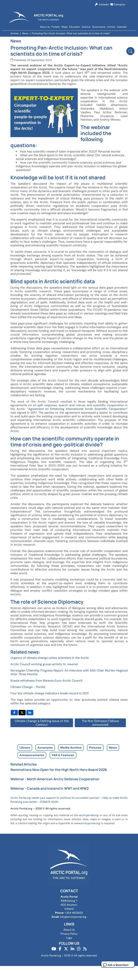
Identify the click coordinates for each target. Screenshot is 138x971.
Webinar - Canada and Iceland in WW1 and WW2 (49, 788)
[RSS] (85, 949)
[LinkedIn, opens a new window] (29, 712)
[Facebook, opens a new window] (14, 712)
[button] (130, 51)
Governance (98, 26)
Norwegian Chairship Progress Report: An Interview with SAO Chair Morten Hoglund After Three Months (69, 672)
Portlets (55, 26)
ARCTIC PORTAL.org (48, 15)
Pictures (95, 748)
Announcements (32, 755)
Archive (111, 26)
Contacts (119, 4)
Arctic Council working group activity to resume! (44, 664)
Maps (64, 26)
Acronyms (45, 748)
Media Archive (71, 748)
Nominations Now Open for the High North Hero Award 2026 (58, 769)
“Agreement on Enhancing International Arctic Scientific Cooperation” (77, 409)
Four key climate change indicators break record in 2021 (49, 693)
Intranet (103, 4)
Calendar (122, 26)
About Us (45, 26)
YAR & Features (63, 755)
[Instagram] (78, 949)
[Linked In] (72, 949)
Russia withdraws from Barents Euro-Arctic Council (46, 681)
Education (74, 26)
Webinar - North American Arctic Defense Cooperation (54, 779)
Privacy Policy (69, 933)
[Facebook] (60, 949)
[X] (66, 949)
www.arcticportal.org (87, 823)
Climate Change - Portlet (27, 687)
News (113, 748)
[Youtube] (53, 949)
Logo (69, 937)
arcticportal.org (89, 815)
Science (86, 26)
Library (25, 748)
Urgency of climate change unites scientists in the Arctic (49, 658)
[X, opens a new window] (22, 712)
